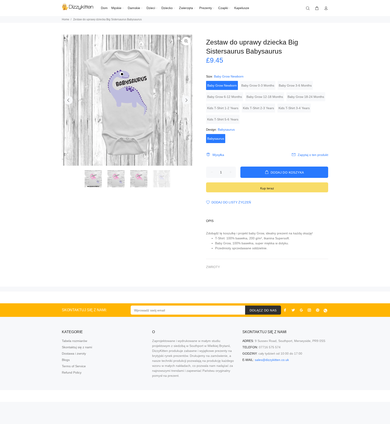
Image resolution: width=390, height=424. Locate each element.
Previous (68, 100)
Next (186, 100)
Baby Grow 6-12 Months (224, 97)
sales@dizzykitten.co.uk (272, 360)
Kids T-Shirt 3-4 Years (294, 108)
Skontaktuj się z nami (77, 347)
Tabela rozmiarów (74, 341)
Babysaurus (215, 138)
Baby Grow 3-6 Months (295, 85)
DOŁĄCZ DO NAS (263, 310)
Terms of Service (74, 366)
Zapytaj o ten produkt (313, 155)
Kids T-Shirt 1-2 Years (222, 108)
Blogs (66, 360)
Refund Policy (71, 372)
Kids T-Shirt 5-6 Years (222, 119)
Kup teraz (267, 188)
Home (65, 19)
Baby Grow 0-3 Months (257, 85)
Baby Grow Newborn (222, 85)
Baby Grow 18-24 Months (306, 97)
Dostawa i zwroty (74, 353)
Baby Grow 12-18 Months (264, 97)
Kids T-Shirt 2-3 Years (258, 108)
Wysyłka (218, 155)
